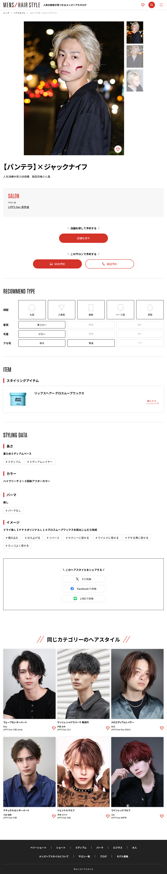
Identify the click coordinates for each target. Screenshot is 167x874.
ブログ (103, 856)
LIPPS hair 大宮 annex (13, 730)
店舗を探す (83, 238)
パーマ (99, 847)
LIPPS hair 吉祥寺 (119, 818)
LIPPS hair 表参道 (18, 207)
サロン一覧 (84, 856)
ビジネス (117, 847)
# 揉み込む (12, 538)
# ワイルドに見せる (107, 538)
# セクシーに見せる (77, 538)
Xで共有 (86, 579)
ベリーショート (38, 847)
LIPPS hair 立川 (64, 730)
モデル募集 (122, 856)
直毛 (42, 343)
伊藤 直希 (61, 727)
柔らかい (41, 324)
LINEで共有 (87, 598)
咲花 (113, 727)
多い (140, 333)
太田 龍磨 (7, 815)
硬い (140, 324)
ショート (60, 847)
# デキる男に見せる (136, 538)
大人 (134, 847)
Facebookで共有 (87, 589)
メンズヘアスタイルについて (54, 856)
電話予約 (112, 264)
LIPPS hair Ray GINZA (120, 730)
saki (113, 815)
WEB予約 (59, 264)
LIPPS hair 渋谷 (64, 818)
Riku (5, 727)
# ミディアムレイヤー (40, 462)
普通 (91, 324)
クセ (140, 343)
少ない (41, 334)
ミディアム (80, 847)
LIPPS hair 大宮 (10, 818)
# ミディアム (13, 462)
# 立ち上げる (32, 538)
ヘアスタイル (19, 13)
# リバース (53, 538)
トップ (6, 13)
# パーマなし (13, 510)
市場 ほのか (62, 815)
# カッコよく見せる (17, 545)
